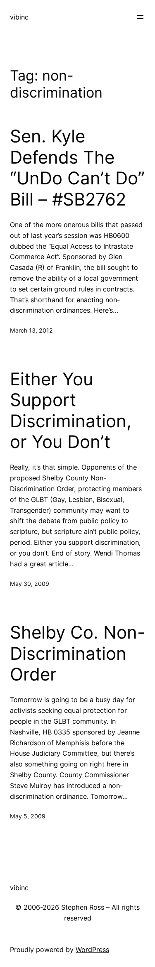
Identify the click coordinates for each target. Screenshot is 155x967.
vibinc (19, 17)
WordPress (92, 949)
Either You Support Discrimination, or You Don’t (70, 410)
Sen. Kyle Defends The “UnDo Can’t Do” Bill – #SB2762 (77, 167)
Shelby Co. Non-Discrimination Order (77, 653)
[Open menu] (140, 17)
